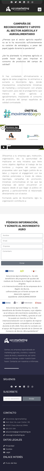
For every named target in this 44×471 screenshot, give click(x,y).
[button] (39, 9)
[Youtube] (20, 2)
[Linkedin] (24, 2)
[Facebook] (11, 2)
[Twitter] (16, 2)
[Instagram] (28, 2)
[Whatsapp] (32, 2)
